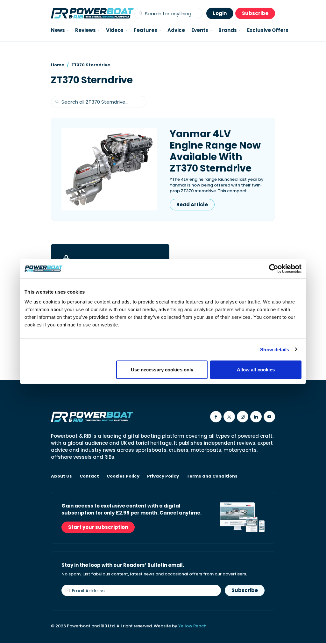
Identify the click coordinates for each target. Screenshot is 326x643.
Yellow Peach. (192, 626)
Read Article (192, 204)
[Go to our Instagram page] (242, 416)
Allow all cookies (256, 369)
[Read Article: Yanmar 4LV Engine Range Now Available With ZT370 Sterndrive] (109, 169)
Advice (176, 30)
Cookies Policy (123, 476)
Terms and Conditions (212, 476)
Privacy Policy (163, 476)
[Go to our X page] (229, 416)
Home (57, 65)
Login (220, 13)
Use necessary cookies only (162, 369)
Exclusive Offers (267, 30)
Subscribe (255, 13)
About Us (61, 476)
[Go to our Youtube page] (269, 416)
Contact (89, 476)
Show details (274, 349)
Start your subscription (98, 527)
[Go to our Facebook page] (216, 416)
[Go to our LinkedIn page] (256, 416)
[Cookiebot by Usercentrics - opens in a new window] (273, 268)
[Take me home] (92, 13)
